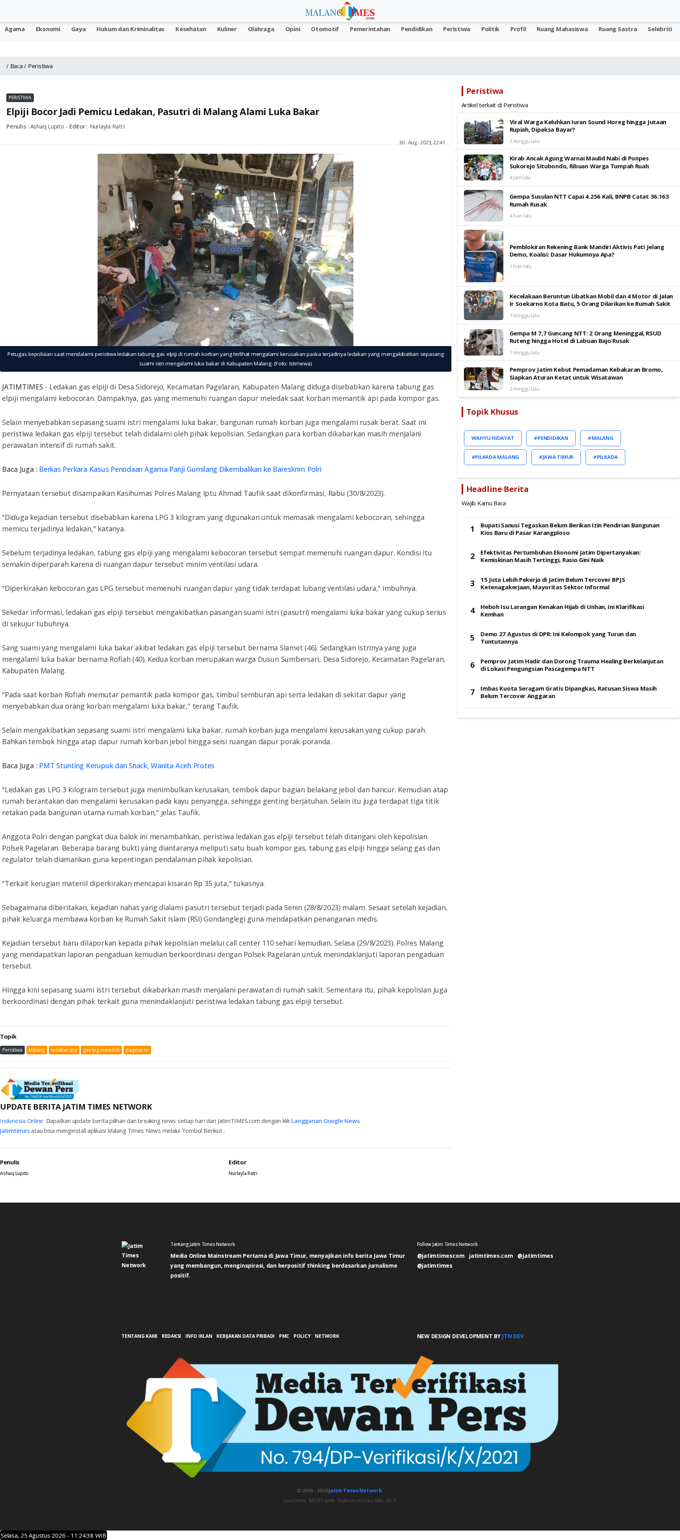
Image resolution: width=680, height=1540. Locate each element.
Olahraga (261, 29)
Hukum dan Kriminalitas (130, 29)
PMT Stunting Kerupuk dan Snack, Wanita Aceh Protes (126, 765)
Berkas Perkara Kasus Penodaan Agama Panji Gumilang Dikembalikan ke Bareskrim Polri (180, 469)
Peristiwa (456, 29)
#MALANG (600, 437)
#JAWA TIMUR (556, 456)
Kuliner (227, 29)
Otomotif (325, 29)
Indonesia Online (21, 1121)
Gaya (78, 29)
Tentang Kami (139, 1336)
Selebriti (660, 29)
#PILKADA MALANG (495, 456)
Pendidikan (416, 29)
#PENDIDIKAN (551, 437)
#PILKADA (605, 456)
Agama (15, 29)
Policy (302, 1336)
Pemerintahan (370, 29)
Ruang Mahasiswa (562, 29)
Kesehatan (191, 29)
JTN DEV (512, 1336)
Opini (292, 29)
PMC (284, 1336)
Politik (490, 29)
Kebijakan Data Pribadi (245, 1336)
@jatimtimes (535, 1255)
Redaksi (171, 1336)
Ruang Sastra (618, 29)
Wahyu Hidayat (492, 437)
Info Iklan (199, 1336)
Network (327, 1336)
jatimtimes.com (491, 1255)
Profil (518, 29)
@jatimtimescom (441, 1255)
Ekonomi (48, 29)
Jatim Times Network (355, 1490)
